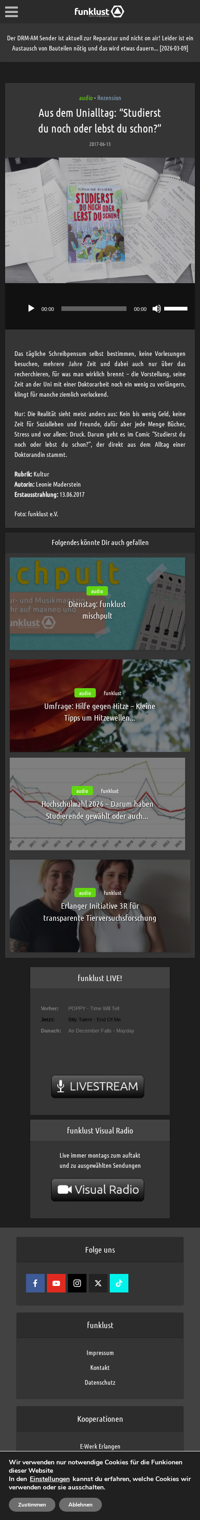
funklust (112, 693)
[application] (100, 306)
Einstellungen (50, 1479)
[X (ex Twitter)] (98, 1283)
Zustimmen (32, 1504)
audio (86, 97)
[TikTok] (119, 1283)
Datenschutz (100, 1382)
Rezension (109, 97)
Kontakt (100, 1367)
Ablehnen (80, 1504)
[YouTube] (56, 1283)
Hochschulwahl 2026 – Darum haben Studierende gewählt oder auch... (97, 809)
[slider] (177, 307)
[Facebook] (35, 1283)
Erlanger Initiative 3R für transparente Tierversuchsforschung (99, 911)
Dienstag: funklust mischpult (97, 610)
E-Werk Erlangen (100, 1446)
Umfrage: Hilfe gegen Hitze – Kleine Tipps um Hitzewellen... (99, 711)
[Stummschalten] (156, 308)
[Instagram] (77, 1283)
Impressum (100, 1352)
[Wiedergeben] (31, 308)
